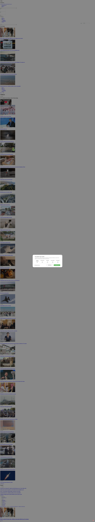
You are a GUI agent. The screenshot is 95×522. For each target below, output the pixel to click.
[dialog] (47, 261)
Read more (47, 258)
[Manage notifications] (93, 520)
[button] (37, 265)
